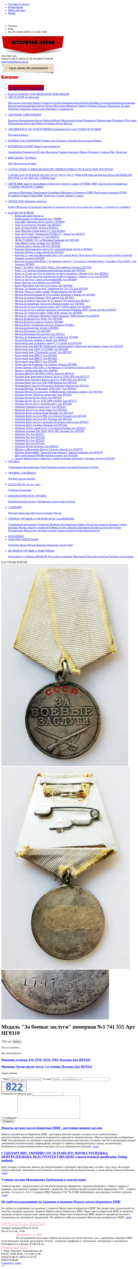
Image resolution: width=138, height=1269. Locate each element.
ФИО (5, 1079)
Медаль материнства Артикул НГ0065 (37, 328)
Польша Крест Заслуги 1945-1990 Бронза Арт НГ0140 (46, 382)
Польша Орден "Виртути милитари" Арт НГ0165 (43, 394)
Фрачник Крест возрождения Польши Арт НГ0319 (44, 412)
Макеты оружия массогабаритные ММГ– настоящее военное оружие (51, 1128)
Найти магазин (16, 10)
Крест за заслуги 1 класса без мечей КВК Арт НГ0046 (46, 279)
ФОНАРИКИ (16, 536)
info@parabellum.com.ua (14, 61)
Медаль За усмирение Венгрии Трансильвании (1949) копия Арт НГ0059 (57, 315)
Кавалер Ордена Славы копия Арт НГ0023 (39, 252)
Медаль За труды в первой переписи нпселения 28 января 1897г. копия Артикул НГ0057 (65, 309)
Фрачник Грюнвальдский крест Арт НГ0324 (40, 406)
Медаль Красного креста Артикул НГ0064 (39, 321)
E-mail (46, 1079)
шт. (15, 55)
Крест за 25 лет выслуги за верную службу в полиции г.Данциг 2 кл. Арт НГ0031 (62, 273)
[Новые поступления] (8, 84)
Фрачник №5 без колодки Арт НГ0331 (37, 446)
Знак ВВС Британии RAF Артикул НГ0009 (40, 221)
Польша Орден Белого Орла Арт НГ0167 (38, 397)
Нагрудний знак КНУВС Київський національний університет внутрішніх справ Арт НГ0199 (69, 346)
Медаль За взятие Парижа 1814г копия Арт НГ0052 (44, 297)
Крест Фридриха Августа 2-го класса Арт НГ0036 (43, 285)
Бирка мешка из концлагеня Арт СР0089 (38, 218)
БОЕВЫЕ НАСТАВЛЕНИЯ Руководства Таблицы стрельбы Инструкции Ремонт (55, 140)
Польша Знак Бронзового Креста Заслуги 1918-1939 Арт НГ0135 (52, 376)
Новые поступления (26, 87)
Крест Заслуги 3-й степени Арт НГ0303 (37, 282)
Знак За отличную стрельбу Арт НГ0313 (38, 224)
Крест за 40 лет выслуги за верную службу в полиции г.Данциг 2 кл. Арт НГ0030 (62, 276)
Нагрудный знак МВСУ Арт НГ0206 (36, 361)
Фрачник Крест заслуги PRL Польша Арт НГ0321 (43, 419)
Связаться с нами (11, 1263)
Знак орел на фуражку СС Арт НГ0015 (37, 237)
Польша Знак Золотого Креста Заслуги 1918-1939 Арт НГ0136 (51, 379)
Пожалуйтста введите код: (16, 1093)
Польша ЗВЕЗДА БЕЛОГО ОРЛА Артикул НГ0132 (44, 373)
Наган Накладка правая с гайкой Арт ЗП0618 (41, 340)
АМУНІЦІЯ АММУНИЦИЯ (72, 119)
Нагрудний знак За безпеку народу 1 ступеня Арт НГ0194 (48, 343)
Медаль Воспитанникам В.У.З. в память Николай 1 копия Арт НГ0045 (55, 294)
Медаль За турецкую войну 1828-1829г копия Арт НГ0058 (48, 312)
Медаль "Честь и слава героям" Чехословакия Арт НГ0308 (48, 291)
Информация (15, 7)
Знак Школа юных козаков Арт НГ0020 (37, 243)
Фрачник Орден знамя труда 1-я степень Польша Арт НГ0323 (50, 428)
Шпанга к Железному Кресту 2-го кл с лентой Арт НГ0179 (48, 449)
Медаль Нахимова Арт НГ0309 (32, 331)
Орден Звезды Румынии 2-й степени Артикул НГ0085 (46, 364)
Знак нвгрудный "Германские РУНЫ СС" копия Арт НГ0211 (50, 234)
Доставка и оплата (18, 4)
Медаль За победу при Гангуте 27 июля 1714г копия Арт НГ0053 (52, 300)
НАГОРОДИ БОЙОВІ (21, 212)
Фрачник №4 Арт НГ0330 (29, 443)
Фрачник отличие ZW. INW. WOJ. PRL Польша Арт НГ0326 (49, 431)
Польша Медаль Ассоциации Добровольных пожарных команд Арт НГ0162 (58, 391)
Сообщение (9, 1117)
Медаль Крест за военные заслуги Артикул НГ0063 (44, 325)
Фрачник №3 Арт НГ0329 (29, 440)
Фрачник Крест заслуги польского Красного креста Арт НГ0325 (52, 422)
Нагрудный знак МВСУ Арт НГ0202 (36, 355)
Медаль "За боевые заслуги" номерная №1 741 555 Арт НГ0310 (51, 288)
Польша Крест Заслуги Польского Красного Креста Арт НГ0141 (52, 385)
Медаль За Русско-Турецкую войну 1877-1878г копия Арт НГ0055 (53, 306)
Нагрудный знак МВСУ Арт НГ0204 (36, 358)
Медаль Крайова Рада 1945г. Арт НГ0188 (38, 318)
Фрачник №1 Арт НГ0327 (29, 434)
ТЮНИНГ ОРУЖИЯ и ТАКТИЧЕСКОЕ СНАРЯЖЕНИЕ (67, 524)
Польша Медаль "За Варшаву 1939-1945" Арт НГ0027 (46, 388)
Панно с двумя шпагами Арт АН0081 (36, 370)
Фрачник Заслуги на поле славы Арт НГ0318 (41, 409)
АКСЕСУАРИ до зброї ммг (71, 103)
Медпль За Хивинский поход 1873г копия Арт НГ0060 (46, 337)
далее (96, 1146)
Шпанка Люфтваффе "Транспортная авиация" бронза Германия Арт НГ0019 (59, 452)
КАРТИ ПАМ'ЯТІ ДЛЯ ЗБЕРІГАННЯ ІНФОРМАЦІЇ (38, 94)
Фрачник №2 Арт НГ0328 (29, 437)
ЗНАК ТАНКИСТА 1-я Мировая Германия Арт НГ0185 (47, 240)
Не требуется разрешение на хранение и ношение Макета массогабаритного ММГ (61, 1201)
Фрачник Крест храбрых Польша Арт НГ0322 (41, 425)
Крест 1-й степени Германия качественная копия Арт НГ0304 (50, 270)
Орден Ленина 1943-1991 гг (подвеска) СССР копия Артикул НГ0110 (55, 367)
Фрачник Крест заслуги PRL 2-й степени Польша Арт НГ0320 (50, 416)
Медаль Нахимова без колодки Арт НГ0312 (40, 334)
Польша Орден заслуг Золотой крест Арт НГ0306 (43, 403)
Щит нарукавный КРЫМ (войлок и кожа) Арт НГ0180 (46, 455)
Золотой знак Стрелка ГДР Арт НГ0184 (37, 246)
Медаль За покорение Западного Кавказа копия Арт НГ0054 (49, 303)
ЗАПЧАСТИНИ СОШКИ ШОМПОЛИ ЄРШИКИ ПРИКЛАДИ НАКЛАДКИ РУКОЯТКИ (70, 173)
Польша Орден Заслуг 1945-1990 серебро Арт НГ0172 (46, 400)
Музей (11, 13)
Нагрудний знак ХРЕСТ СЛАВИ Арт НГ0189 (41, 349)
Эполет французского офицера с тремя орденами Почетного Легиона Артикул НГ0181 (65, 458)
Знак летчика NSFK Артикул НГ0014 (36, 227)
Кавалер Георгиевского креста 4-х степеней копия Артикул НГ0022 (54, 249)
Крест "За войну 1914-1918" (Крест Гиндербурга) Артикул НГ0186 (53, 267)
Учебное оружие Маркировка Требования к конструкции (43, 1179)
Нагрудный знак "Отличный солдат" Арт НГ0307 (43, 352)
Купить (17, 1041)
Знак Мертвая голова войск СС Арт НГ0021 (40, 231)
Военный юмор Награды (29, 215)
